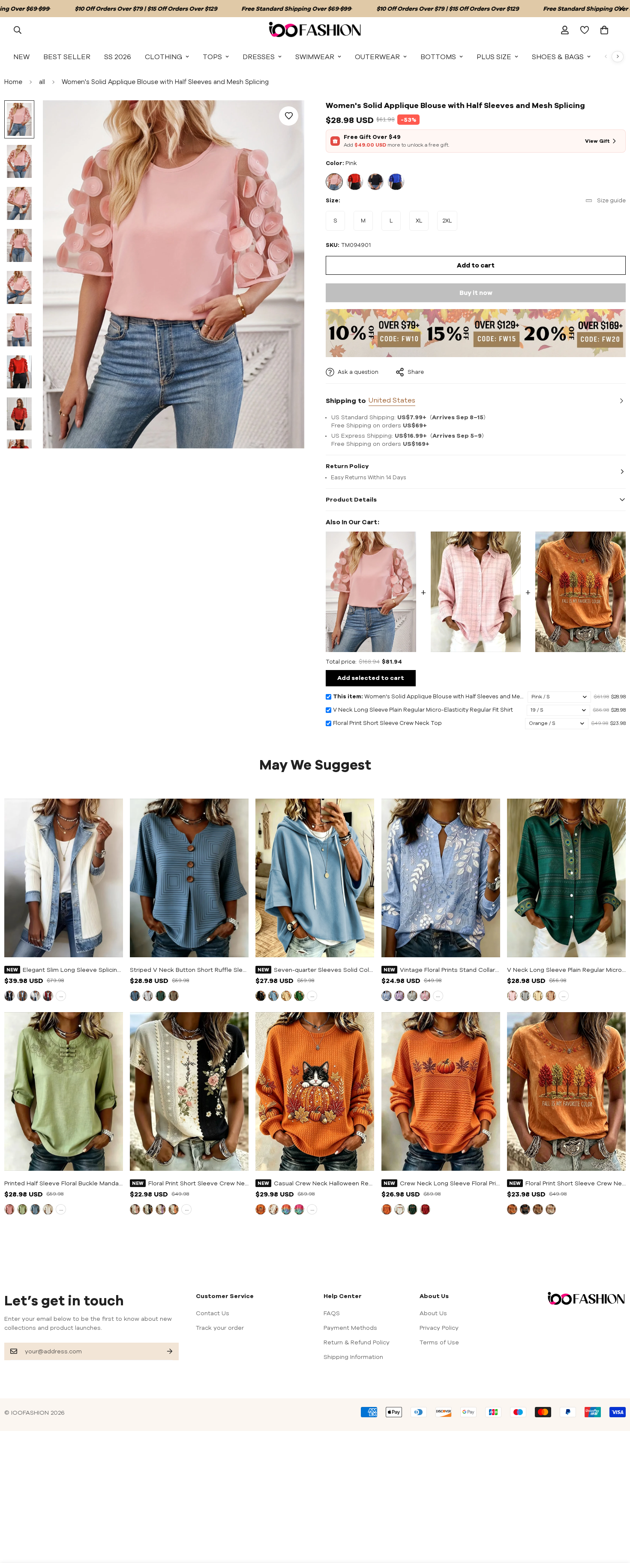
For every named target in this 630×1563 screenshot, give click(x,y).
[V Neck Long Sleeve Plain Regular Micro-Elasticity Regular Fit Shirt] (476, 592)
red (48, 996)
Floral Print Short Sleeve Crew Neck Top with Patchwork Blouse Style (198, 1183)
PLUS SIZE (494, 56)
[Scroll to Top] (613, 1516)
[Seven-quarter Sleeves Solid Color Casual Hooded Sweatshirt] (314, 878)
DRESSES (259, 56)
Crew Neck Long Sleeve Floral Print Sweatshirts (450, 1183)
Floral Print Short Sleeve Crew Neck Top (575, 1183)
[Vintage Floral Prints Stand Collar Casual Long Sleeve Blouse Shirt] (440, 878)
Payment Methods (350, 1327)
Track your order (220, 1327)
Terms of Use (439, 1342)
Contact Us (212, 1313)
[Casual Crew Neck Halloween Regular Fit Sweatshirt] (314, 1091)
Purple (399, 996)
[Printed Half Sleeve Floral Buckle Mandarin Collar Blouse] (63, 1091)
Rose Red (299, 1209)
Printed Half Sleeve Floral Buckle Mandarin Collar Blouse (63, 1183)
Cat (260, 1209)
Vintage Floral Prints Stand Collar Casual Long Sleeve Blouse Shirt (450, 969)
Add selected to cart (370, 677)
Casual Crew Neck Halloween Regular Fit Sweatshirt (324, 1183)
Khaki (173, 996)
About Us (433, 1313)
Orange (173, 1209)
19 (512, 996)
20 (525, 996)
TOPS (212, 56)
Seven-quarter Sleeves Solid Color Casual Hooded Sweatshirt (324, 969)
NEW (21, 56)
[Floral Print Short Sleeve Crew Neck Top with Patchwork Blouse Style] (189, 1091)
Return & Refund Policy (357, 1342)
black (9, 996)
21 (538, 996)
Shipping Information (353, 1356)
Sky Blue (273, 996)
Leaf (273, 1209)
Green (161, 996)
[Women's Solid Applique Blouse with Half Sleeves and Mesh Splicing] (371, 592)
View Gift (597, 141)
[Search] (17, 30)
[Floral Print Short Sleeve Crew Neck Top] (580, 592)
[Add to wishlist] (288, 116)
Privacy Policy (439, 1327)
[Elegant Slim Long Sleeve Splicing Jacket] (63, 878)
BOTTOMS (438, 56)
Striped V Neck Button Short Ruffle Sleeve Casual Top (189, 969)
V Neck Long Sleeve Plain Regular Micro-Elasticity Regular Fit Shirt (566, 969)
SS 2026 (117, 56)
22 (551, 996)
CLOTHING (163, 56)
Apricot (286, 996)
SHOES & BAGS (558, 56)
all (42, 81)
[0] (604, 30)
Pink (334, 181)
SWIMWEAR (314, 56)
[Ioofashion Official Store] (315, 30)
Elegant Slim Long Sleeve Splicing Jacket (73, 969)
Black (375, 181)
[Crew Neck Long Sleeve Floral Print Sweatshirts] (440, 1091)
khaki (22, 996)
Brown (538, 1209)
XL (422, 224)
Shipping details (620, 401)
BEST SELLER (66, 56)
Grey (412, 996)
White (35, 996)
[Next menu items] (618, 56)
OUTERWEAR (377, 56)
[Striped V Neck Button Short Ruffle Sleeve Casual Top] (189, 878)
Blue (396, 181)
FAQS (332, 1313)
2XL (450, 224)
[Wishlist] (584, 30)
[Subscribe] (163, 1351)
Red (354, 181)
